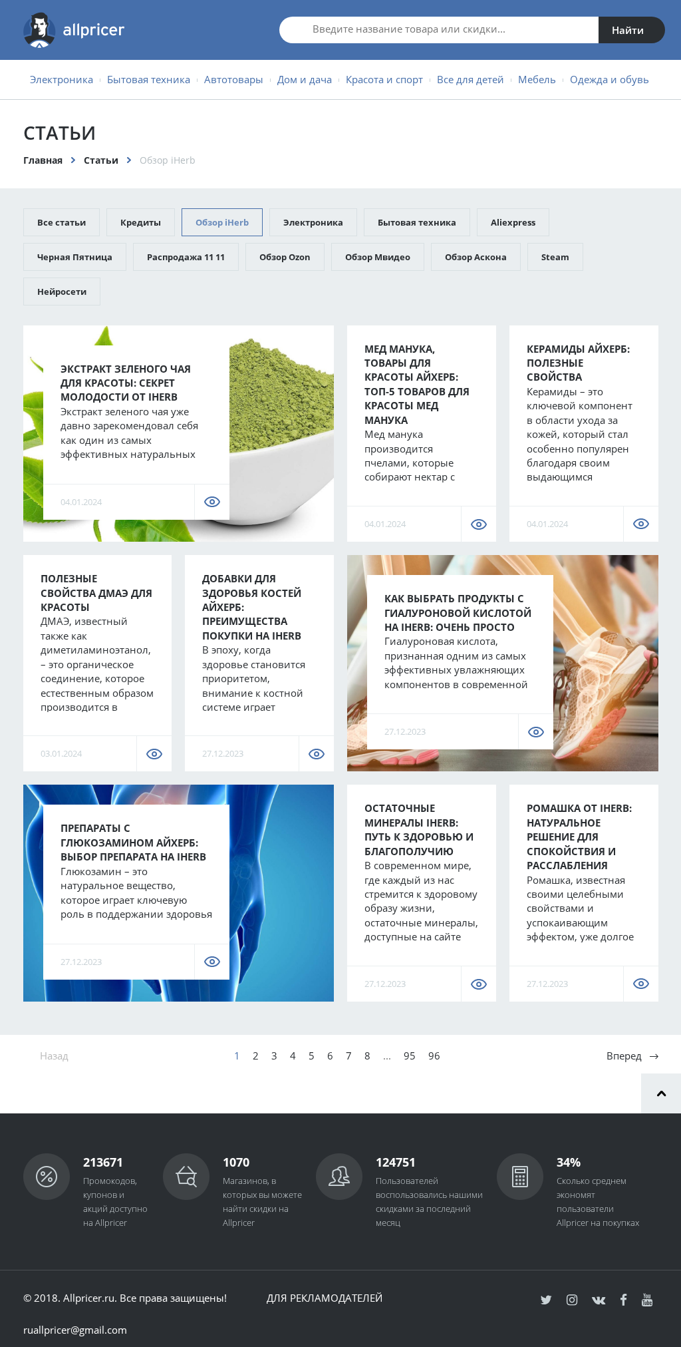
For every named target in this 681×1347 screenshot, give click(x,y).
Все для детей (470, 79)
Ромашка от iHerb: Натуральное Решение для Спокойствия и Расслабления (579, 836)
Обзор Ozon (285, 257)
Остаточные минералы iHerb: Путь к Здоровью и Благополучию (419, 829)
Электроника (61, 79)
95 (410, 1055)
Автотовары (233, 79)
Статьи (101, 160)
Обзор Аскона (476, 257)
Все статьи (61, 222)
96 (434, 1055)
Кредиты (140, 222)
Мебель (537, 79)
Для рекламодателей (324, 1297)
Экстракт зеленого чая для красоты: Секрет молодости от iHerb (126, 383)
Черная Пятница (74, 257)
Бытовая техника (148, 79)
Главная (43, 160)
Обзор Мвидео (377, 257)
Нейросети (61, 291)
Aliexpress (513, 222)
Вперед (624, 1055)
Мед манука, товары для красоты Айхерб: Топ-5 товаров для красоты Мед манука (417, 384)
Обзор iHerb (222, 222)
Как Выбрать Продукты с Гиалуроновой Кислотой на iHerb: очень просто (457, 613)
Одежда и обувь (609, 79)
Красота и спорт (384, 79)
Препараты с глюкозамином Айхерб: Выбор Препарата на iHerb (133, 842)
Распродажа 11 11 (186, 257)
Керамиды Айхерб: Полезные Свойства (578, 363)
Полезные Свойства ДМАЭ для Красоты (96, 593)
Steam (555, 257)
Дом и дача (304, 79)
